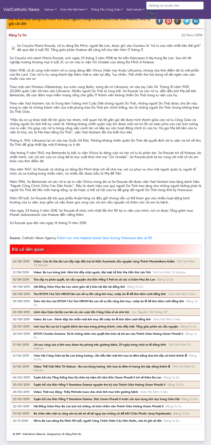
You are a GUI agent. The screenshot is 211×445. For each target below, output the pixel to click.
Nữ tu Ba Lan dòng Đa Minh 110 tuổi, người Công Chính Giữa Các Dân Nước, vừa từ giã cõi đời (98, 421)
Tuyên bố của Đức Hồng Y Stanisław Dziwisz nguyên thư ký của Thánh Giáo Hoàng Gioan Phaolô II (99, 384)
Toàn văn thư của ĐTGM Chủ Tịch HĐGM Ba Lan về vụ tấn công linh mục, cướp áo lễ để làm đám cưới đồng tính (109, 301)
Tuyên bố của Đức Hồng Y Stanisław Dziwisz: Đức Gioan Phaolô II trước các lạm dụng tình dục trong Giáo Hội (106, 399)
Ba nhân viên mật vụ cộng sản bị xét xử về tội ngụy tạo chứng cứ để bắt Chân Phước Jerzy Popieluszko (102, 413)
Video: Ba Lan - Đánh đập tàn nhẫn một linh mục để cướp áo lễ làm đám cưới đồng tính (92, 319)
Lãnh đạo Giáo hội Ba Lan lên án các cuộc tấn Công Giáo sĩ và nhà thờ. (82, 312)
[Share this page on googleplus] (177, 21)
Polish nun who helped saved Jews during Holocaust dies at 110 (104, 238)
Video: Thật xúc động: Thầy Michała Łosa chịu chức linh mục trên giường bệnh (86, 392)
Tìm (152, 13)
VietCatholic (134, 9)
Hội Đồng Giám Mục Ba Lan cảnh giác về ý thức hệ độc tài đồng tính (79, 287)
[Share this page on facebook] (159, 21)
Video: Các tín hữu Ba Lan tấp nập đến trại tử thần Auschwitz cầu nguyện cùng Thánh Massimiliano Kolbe (104, 261)
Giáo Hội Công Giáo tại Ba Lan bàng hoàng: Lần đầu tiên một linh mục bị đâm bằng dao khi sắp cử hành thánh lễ (110, 355)
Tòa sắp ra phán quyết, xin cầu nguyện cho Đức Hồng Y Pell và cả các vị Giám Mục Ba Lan (94, 279)
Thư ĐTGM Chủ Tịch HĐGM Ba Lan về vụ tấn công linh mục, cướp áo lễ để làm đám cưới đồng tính (100, 294)
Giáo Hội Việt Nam (72, 9)
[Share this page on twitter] (187, 21)
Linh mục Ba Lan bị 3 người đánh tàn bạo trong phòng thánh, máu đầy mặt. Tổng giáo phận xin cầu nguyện (106, 326)
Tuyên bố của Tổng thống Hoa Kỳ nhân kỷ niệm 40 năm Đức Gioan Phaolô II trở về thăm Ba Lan (97, 377)
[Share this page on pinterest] (168, 21)
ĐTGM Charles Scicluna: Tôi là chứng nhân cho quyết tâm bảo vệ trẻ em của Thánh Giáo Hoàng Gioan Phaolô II (108, 334)
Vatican (49, 9)
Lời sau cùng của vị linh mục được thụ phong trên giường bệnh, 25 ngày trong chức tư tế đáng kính (100, 344)
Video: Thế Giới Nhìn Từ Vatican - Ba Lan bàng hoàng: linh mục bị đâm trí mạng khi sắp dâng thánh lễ (102, 366)
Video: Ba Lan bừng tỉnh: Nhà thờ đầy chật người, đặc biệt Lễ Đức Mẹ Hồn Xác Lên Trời (92, 272)
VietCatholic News (21, 9)
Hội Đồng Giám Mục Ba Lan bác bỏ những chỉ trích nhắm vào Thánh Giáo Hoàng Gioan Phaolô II (99, 406)
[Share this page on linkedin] (196, 21)
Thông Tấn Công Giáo (106, 9)
